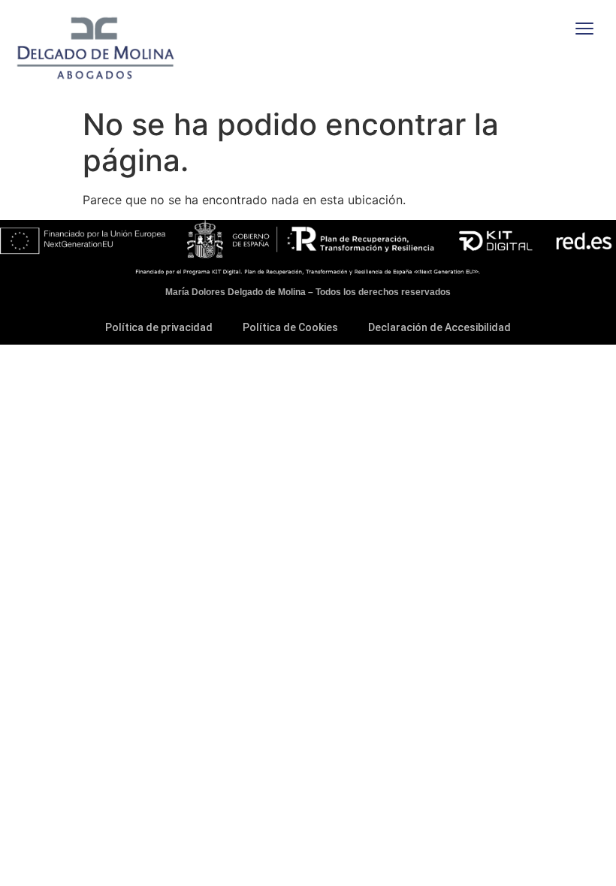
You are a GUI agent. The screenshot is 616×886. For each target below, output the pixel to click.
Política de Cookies (290, 327)
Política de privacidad (159, 327)
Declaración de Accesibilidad (439, 327)
